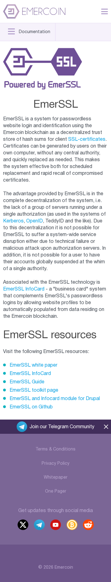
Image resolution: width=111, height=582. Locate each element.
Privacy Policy (55, 464)
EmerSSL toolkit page (34, 390)
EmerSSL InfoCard (23, 289)
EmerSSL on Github (31, 407)
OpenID (34, 221)
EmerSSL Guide (27, 382)
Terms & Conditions (55, 449)
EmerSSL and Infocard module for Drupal (55, 399)
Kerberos (13, 221)
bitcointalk (72, 525)
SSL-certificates (86, 139)
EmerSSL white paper (33, 365)
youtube (56, 525)
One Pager (55, 491)
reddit (89, 525)
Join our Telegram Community (62, 427)
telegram (39, 525)
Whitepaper (56, 478)
